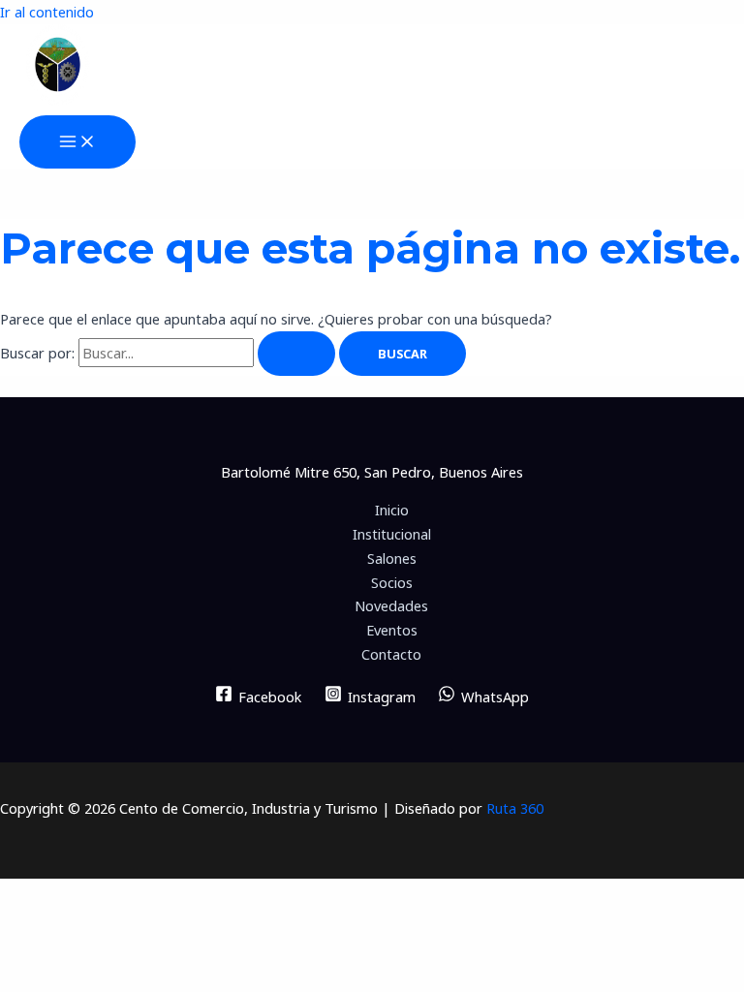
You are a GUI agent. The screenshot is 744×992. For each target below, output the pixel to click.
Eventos (392, 629)
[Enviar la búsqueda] (296, 354)
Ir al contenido (47, 11)
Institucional (392, 533)
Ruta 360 (514, 808)
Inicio (392, 509)
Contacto (391, 654)
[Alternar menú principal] (77, 142)
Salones (392, 558)
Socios (392, 582)
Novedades (391, 605)
